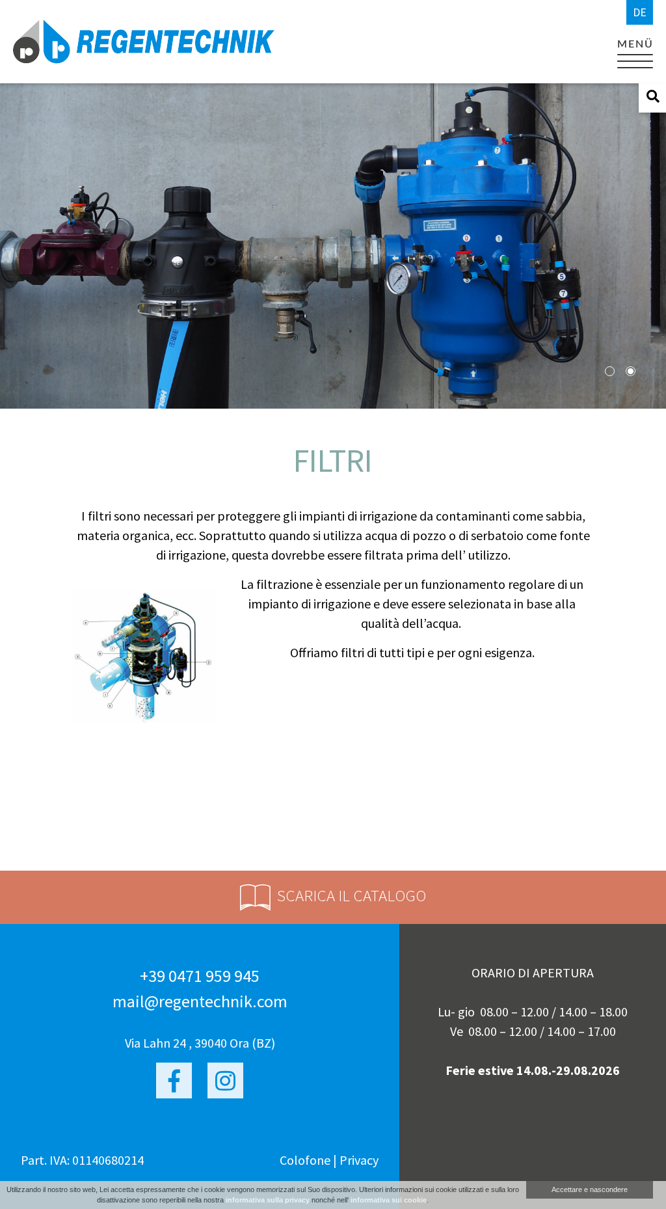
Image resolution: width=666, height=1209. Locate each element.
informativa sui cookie (389, 1200)
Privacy (359, 1160)
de (639, 12)
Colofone (305, 1160)
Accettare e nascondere (590, 1189)
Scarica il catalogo (351, 895)
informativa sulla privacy (268, 1200)
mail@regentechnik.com (200, 1001)
